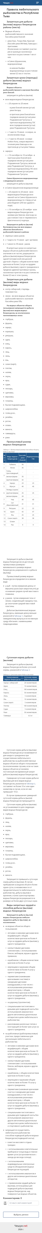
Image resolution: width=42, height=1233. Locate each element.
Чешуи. (8, 2)
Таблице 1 (18, 616)
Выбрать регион (21, 1214)
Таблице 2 (25, 670)
